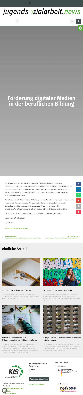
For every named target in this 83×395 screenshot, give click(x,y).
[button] (80, 28)
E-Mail (32, 370)
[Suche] (78, 21)
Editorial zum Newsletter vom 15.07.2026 (17, 290)
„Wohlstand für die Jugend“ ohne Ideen (57, 290)
